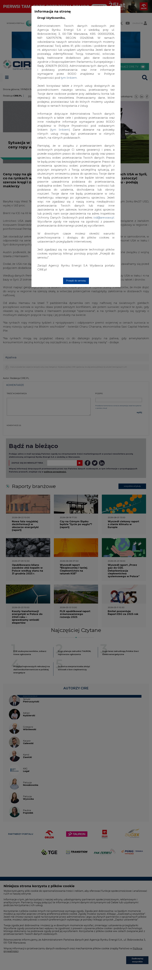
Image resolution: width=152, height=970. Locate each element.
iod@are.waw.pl (103, 217)
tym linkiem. (69, 77)
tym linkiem (60, 129)
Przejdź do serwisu (76, 280)
